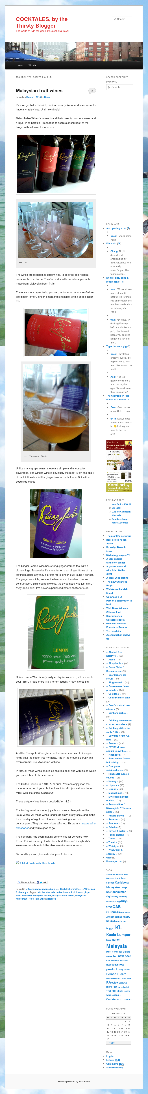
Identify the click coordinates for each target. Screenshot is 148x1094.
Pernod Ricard (116, 974)
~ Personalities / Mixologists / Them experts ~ (119, 807)
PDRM (127, 969)
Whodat (32, 65)
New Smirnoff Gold (121, 504)
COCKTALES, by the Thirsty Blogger (42, 22)
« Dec (112, 1042)
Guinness (113, 912)
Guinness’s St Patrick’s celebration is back (119, 600)
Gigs (109, 857)
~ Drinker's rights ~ (117, 712)
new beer (124, 956)
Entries (113, 1060)
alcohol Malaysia (46, 892)
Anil (112, 376)
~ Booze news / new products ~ (41, 889)
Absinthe (110, 874)
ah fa (113, 418)
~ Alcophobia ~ (114, 663)
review (114, 982)
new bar (111, 956)
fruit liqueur (77, 892)
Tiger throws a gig (116, 346)
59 (119, 243)
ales (126, 874)
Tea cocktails (113, 631)
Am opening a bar (116, 228)
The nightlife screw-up (118, 536)
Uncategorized (114, 861)
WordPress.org (114, 1067)
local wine (27, 895)
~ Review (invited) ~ (117, 831)
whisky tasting (123, 990)
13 (121, 281)
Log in (110, 1056)
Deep (47, 97)
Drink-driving (113, 901)
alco (118, 874)
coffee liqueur (63, 892)
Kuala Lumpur (118, 934)
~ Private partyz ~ (116, 815)
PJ (108, 982)
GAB (116, 906)
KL (118, 927)
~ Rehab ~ (112, 827)
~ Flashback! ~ (114, 754)
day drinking (120, 896)
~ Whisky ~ (112, 846)
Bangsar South (113, 878)
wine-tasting (112, 995)
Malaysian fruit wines (39, 90)
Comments (115, 1063)
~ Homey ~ (112, 781)
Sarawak (123, 982)
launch (116, 940)
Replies (51, 898)
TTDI (108, 990)
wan (112, 289)
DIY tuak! (111, 243)
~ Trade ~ (111, 838)
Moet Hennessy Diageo (118, 951)
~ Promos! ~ (113, 819)
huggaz (110, 928)
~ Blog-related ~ (115, 682)
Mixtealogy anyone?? (118, 555)
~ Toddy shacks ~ (116, 834)
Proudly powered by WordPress (74, 1081)
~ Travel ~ (111, 842)
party (120, 969)
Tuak (113, 990)
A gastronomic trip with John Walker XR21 (116, 570)
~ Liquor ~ (112, 789)
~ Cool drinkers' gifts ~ (69, 889)
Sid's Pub (111, 987)
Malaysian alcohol (42, 895)
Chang (114, 251)
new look (124, 960)
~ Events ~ (112, 743)
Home (20, 65)
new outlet (112, 964)
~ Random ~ (113, 823)
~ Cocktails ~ (113, 693)
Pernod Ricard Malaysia (118, 978)
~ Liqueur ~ (112, 785)
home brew (120, 921)
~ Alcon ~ (111, 659)
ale (121, 874)
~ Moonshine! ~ (115, 793)
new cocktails (112, 960)
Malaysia (116, 945)
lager (108, 939)
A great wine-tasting (117, 577)
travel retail (123, 987)
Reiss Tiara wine (36, 898)
